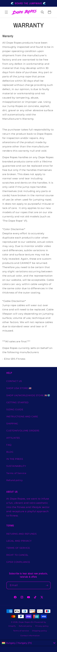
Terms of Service (16, 473)
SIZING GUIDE (14, 409)
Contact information (30, 635)
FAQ (9, 444)
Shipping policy (39, 631)
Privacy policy (42, 626)
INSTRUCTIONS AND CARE (22, 416)
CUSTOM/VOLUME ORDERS (22, 430)
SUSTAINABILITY (16, 466)
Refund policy (14, 480)
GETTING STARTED (17, 402)
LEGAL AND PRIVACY (19, 540)
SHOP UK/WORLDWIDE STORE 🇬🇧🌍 (28, 395)
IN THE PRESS (14, 459)
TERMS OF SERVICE (18, 547)
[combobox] (28, 643)
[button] (6, 12)
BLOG (9, 451)
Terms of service (21, 631)
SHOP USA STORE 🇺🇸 (19, 388)
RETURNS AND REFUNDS (21, 533)
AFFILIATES (13, 437)
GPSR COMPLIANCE (18, 562)
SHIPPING (12, 423)
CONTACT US (14, 381)
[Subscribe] (46, 585)
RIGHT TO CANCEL (17, 555)
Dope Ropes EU (26, 622)
